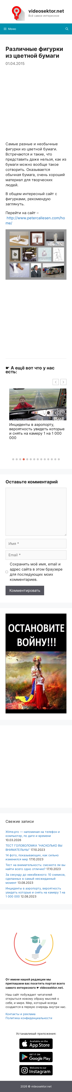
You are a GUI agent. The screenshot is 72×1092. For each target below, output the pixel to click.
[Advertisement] (36, 102)
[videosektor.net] (16, 13)
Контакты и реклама (20, 1014)
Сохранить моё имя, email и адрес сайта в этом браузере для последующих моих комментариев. (36, 572)
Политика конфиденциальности (29, 1018)
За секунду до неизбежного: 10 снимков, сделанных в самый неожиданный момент (35, 879)
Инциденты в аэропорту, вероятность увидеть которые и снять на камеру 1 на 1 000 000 (37, 431)
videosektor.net (46, 11)
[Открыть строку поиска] (67, 28)
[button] (13, 459)
